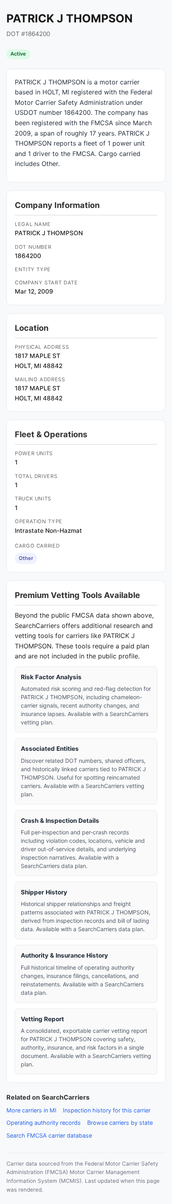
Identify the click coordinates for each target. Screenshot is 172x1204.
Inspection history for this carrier (106, 1110)
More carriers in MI (31, 1110)
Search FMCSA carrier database (49, 1135)
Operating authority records (43, 1122)
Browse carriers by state (120, 1122)
